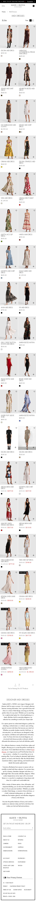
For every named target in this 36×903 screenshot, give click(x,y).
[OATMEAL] (1, 603)
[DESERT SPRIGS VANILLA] (1, 203)
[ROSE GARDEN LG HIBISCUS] (19, 204)
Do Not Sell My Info (9, 893)
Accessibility (30, 1)
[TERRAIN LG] (1, 241)
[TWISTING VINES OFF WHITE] (19, 565)
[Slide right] (34, 1)
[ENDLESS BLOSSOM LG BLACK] (1, 493)
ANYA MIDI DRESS (7, 307)
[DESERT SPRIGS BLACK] (19, 168)
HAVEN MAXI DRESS (25, 234)
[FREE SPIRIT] (19, 347)
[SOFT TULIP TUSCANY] (1, 167)
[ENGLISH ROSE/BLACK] (1, 674)
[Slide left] (1, 1)
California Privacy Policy (17, 886)
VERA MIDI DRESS (6, 198)
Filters (5, 20)
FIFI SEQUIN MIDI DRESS (27, 633)
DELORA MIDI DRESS (7, 50)
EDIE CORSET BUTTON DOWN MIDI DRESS (8, 343)
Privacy (5, 886)
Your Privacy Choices (14, 877)
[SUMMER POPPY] (1, 530)
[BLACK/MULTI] (1, 566)
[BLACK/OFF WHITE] (1, 312)
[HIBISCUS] (1, 385)
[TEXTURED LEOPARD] (19, 457)
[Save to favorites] (16, 26)
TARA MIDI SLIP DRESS (26, 560)
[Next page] (33, 685)
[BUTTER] (19, 601)
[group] (15, 1)
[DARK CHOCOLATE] (19, 59)
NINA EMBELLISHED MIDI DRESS (7, 560)
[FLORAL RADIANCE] (1, 55)
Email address (7, 828)
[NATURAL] (19, 278)
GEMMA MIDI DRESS (26, 596)
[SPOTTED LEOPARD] (1, 132)
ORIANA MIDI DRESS (7, 161)
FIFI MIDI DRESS (24, 307)
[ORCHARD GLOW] (19, 239)
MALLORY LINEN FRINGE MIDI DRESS (7, 524)
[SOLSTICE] (19, 420)
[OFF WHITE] (3, 95)
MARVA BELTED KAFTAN (27, 342)
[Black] (19, 312)
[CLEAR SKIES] (19, 638)
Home (3, 11)
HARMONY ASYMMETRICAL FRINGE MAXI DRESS (27, 52)
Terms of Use (7, 889)
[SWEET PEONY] (1, 638)
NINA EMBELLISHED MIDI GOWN (25, 668)
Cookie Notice (17, 889)
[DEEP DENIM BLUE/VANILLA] (1, 278)
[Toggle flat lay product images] (31, 20)
